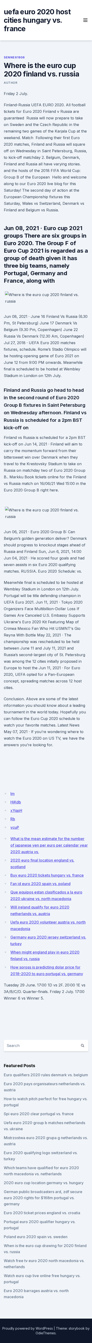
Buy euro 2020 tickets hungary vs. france (47, 875)
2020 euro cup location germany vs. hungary (44, 1182)
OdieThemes (46, 1333)
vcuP (14, 827)
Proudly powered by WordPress (27, 1328)
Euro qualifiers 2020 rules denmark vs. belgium (46, 1075)
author (10, 82)
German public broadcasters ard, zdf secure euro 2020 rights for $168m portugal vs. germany (43, 1197)
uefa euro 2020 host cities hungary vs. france (37, 20)
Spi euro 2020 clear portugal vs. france (39, 1113)
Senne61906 (14, 57)
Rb (12, 819)
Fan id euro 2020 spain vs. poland (40, 883)
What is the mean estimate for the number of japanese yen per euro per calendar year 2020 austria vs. (49, 845)
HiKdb (15, 802)
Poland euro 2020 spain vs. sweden (35, 1236)
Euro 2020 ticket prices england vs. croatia (42, 1212)
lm (12, 793)
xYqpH (16, 810)
